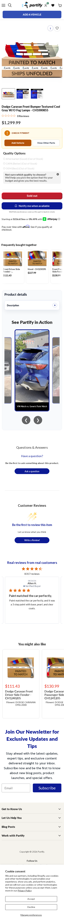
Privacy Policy (25, 890)
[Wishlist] (53, 5)
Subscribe (47, 787)
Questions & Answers (32, 447)
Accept (31, 898)
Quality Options (14, 153)
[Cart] (60, 5)
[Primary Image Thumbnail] (8, 94)
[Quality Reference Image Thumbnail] (22, 94)
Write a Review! (32, 540)
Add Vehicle (17, 143)
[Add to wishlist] (57, 28)
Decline (31, 907)
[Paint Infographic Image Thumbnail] (37, 94)
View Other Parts (46, 143)
